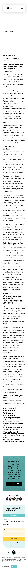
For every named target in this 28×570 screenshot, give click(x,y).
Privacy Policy (14, 545)
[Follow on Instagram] (10, 542)
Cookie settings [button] (6, 566)
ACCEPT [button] (14, 566)
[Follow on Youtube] (17, 542)
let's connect (14, 484)
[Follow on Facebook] (14, 542)
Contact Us (14, 515)
